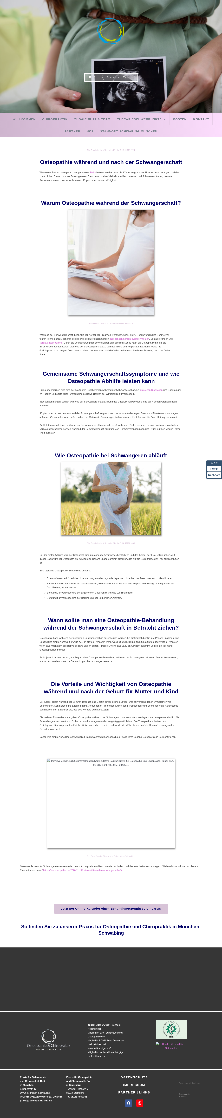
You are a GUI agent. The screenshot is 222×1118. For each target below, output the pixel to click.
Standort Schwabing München (128, 131)
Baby (93, 172)
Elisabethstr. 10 (28, 1088)
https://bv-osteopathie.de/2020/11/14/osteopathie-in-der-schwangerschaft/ (82, 870)
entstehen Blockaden (151, 390)
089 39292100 (33, 1096)
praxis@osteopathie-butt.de (36, 1100)
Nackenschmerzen (120, 338)
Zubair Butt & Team (92, 119)
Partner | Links (79, 131)
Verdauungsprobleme (50, 342)
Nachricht (214, 475)
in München (184, 1095)
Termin (214, 468)
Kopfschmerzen (140, 338)
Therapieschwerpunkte (139, 119)
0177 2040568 (54, 1096)
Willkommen (24, 119)
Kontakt (201, 119)
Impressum (134, 1085)
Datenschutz (134, 1077)
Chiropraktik (55, 119)
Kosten (180, 119)
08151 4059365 (79, 1096)
